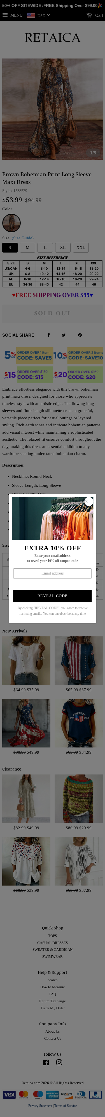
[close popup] (88, 501)
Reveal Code (53, 596)
